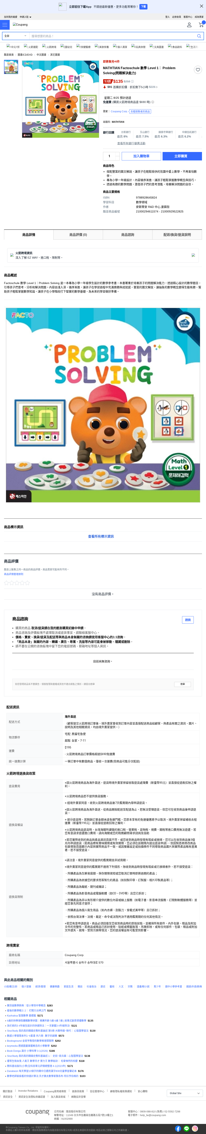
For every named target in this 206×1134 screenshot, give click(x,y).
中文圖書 (41, 54)
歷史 (103, 986)
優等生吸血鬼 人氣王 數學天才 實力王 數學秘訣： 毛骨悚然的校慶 (42, 1061)
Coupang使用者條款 (55, 1091)
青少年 (157, 986)
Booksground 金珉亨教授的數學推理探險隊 (30, 1040)
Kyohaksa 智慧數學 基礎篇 (21, 1015)
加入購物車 (141, 156)
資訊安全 (8, 1096)
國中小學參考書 (173, 986)
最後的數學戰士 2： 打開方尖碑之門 (26, 1010)
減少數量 (117, 154)
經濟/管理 (40, 986)
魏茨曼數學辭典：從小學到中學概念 (26, 1005)
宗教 (130, 986)
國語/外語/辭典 (194, 986)
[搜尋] (199, 36)
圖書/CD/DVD (25, 54)
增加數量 (117, 158)
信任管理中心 (97, 1091)
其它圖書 (55, 54)
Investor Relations (28, 1090)
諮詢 (188, 619)
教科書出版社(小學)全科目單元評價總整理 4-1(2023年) (36, 1066)
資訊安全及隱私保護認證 (32, 1096)
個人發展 (26, 986)
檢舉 (182, 684)
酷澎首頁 (9, 54)
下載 (143, 6)
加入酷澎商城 (58, 1096)
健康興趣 (55, 986)
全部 (6, 36)
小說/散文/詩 (10, 986)
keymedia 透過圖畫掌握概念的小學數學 (28, 1046)
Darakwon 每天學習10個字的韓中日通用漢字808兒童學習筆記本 (42, 1071)
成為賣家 (199, 17)
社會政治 (91, 986)
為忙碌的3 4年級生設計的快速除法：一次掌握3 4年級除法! (38, 1025)
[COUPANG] (37, 1113)
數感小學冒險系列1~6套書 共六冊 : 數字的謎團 (32, 1035)
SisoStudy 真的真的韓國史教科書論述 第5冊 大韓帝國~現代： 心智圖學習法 (48, 1030)
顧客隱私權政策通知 (121, 1091)
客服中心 (187, 17)
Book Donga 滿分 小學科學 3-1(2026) (27, 1051)
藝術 (112, 986)
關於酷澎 (7, 1091)
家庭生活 (68, 986)
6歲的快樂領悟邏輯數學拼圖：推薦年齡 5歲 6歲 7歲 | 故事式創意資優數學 (46, 1020)
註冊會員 (176, 17)
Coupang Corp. (130, 111)
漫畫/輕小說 (143, 986)
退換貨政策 (78, 1091)
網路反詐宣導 (78, 1096)
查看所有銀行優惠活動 (131, 143)
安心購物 (142, 1091)
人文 (121, 986)
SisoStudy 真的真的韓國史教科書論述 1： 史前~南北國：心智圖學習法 (45, 1056)
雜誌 (80, 986)
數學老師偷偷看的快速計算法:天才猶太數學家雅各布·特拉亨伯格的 (42, 1076)
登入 (167, 17)
